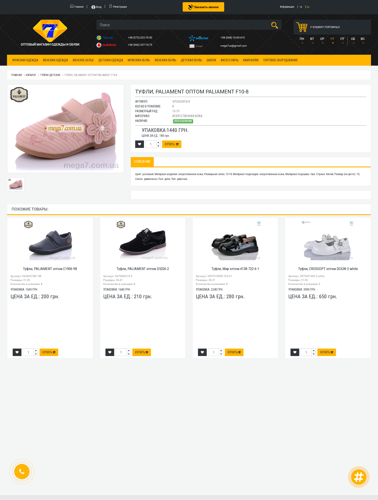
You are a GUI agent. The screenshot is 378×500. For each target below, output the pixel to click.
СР (322, 38)
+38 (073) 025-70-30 (140, 37)
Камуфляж (251, 60)
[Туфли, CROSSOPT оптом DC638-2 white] (327, 240)
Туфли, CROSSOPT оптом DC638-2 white (328, 269)
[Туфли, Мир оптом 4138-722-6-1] (235, 240)
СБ (353, 38)
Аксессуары (229, 60)
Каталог (31, 75)
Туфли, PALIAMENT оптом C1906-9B (50, 269)
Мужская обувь (139, 60)
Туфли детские (50, 75)
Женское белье (83, 60)
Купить (170, 144)
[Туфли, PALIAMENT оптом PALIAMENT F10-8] (65, 128)
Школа (211, 60)
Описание (142, 162)
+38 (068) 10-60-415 (232, 37)
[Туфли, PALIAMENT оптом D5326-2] (142, 240)
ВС (363, 38)
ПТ (342, 38)
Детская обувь (191, 60)
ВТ (312, 38)
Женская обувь (165, 60)
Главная (16, 75)
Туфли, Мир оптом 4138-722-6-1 (235, 269)
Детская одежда (110, 60)
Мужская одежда (25, 60)
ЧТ (332, 38)
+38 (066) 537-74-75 (140, 44)
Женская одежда (55, 60)
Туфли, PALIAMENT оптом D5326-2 (143, 269)
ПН (302, 38)
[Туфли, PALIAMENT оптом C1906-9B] (49, 240)
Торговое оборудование (280, 60)
